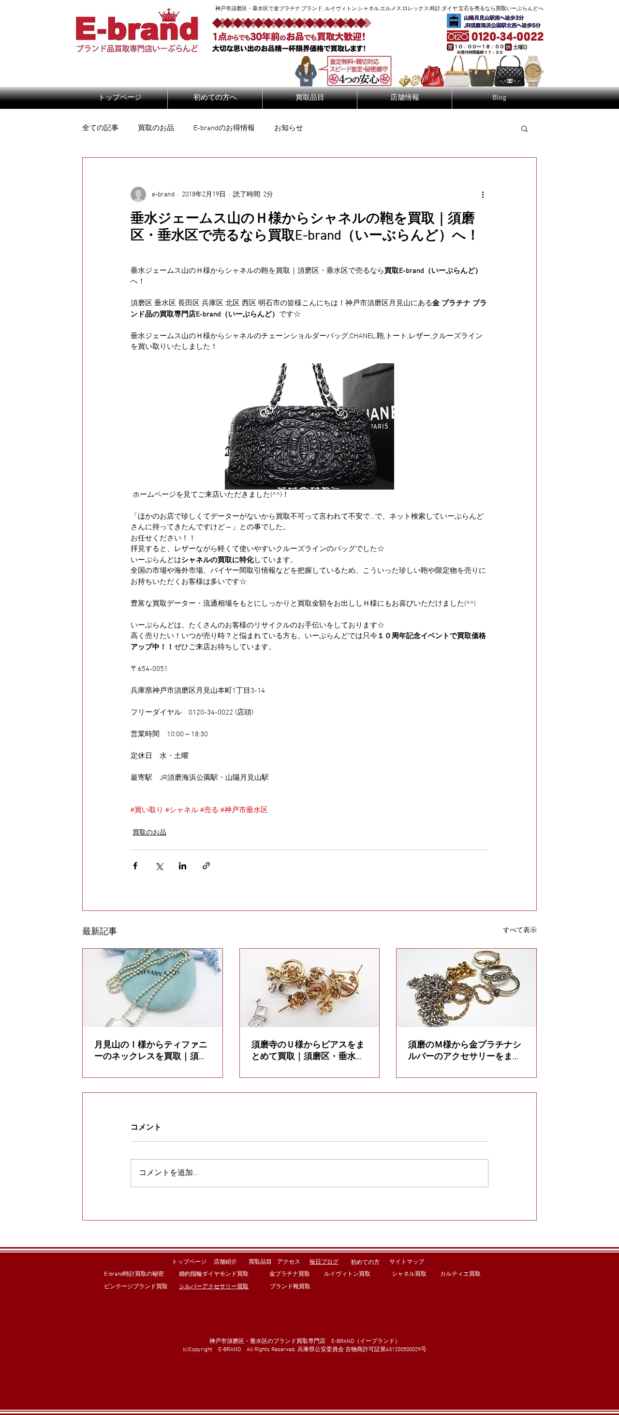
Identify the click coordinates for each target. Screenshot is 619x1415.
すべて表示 (520, 930)
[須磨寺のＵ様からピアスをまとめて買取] (310, 988)
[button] (524, 128)
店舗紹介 (225, 1262)
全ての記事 (100, 128)
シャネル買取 (409, 1274)
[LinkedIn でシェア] (182, 865)
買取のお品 (156, 128)
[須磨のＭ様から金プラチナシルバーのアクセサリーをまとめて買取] (466, 988)
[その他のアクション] (482, 194)
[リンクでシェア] (206, 865)
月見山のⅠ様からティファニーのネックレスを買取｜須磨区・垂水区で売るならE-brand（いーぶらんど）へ (150, 1051)
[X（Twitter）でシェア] (158, 865)
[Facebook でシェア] (135, 865)
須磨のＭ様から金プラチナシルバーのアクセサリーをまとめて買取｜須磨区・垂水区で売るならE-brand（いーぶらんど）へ (464, 1051)
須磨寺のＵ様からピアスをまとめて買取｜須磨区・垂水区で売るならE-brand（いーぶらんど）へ (308, 1051)
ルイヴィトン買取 (347, 1274)
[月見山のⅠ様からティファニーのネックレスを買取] (152, 988)
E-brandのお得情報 (224, 128)
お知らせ (288, 128)
